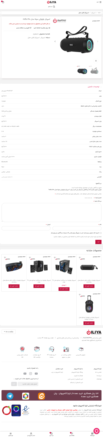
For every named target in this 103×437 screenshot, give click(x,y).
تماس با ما (98, 372)
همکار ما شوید (78, 376)
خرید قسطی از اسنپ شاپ (75, 379)
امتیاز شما (97, 198)
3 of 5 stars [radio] (88, 198)
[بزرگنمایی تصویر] (96, 61)
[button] (98, 41)
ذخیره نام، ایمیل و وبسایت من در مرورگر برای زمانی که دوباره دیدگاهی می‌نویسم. (75, 233)
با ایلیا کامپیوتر (78, 369)
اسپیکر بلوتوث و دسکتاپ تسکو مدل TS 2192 (64, 281)
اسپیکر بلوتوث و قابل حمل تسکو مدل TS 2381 (14, 281)
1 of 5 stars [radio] (91, 198)
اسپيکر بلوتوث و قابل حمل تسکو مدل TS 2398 (89, 281)
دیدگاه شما (97, 201)
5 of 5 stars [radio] (85, 198)
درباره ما (99, 376)
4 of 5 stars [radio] (87, 198)
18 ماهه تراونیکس (7, 177)
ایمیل (48, 224)
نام (99, 224)
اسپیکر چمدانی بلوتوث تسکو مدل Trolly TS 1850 (89, 318)
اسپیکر (93, 13)
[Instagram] (30, 373)
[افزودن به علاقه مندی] (80, 257)
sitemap (99, 379)
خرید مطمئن (59, 369)
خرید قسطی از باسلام (76, 382)
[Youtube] (36, 373)
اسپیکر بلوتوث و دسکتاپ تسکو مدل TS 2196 (39, 281)
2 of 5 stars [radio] (90, 198)
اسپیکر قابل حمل (84, 13)
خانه (99, 13)
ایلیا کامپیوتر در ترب (57, 372)
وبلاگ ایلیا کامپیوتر (77, 372)
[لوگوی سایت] (51, 2)
